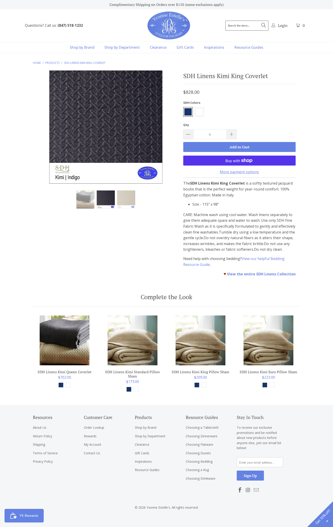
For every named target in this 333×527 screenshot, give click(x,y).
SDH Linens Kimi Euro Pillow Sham (268, 340)
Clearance (158, 47)
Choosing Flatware (199, 444)
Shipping (39, 444)
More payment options (239, 171)
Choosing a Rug (197, 470)
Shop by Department (122, 47)
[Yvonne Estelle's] (168, 25)
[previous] (41, 130)
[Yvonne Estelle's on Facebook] (240, 490)
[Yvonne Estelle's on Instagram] (248, 490)
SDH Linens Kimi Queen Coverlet (64, 340)
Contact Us (92, 453)
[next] (171, 130)
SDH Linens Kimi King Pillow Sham (200, 340)
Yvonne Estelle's (158, 507)
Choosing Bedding (199, 461)
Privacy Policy (43, 461)
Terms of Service (45, 453)
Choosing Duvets (198, 453)
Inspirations (214, 47)
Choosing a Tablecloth (202, 427)
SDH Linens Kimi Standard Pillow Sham (132, 340)
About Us (39, 427)
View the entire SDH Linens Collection (261, 274)
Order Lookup (94, 427)
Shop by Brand (82, 47)
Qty (186, 125)
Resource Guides (248, 47)
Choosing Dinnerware (201, 436)
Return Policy (42, 436)
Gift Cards (185, 47)
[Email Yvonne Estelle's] (256, 490)
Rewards (90, 436)
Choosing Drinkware (200, 478)
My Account (92, 444)
